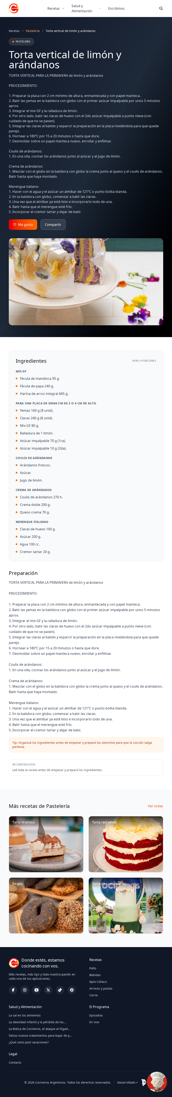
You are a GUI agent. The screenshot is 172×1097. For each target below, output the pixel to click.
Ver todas (155, 806)
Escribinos (116, 8)
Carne (93, 995)
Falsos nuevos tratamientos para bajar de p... (40, 1035)
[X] (48, 990)
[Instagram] (25, 990)
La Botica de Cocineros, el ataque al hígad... (39, 1029)
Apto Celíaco (98, 982)
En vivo (94, 1022)
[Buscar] (161, 8)
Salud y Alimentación (82, 8)
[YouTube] (36, 990)
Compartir (53, 224)
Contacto (15, 1062)
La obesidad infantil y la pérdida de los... (37, 1022)
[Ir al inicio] (14, 8)
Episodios (96, 1015)
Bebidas (95, 975)
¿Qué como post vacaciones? (29, 1042)
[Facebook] (13, 990)
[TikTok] (60, 990)
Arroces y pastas (100, 988)
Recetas (53, 8)
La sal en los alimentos (25, 1015)
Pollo (92, 968)
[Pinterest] (72, 990)
